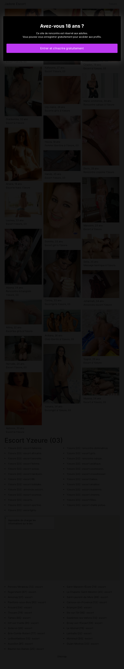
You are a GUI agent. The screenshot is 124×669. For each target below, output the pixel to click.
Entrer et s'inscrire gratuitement (62, 48)
